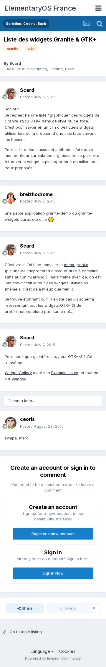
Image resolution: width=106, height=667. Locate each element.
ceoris (27, 419)
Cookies (67, 651)
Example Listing (65, 372)
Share (27, 608)
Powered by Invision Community (53, 658)
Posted (38, 96)
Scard (15, 63)
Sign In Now (53, 573)
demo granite (76, 264)
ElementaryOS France (40, 8)
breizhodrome (36, 194)
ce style (81, 121)
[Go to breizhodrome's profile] (10, 198)
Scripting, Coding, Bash (52, 69)
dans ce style (54, 121)
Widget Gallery (18, 372)
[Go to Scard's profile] (10, 93)
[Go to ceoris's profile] (10, 423)
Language (41, 651)
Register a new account (53, 533)
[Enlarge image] (51, 219)
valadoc (19, 378)
